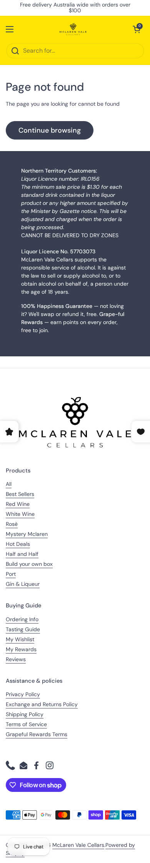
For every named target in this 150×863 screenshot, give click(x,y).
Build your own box (29, 563)
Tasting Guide (23, 629)
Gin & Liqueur (23, 583)
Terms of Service (26, 724)
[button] (136, 29)
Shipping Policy (24, 714)
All (9, 484)
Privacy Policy (23, 694)
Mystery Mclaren (27, 533)
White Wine (20, 513)
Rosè (12, 523)
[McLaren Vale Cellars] (73, 29)
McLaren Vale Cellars (78, 844)
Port (11, 573)
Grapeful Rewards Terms (36, 734)
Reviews (16, 659)
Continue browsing (49, 130)
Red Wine (18, 504)
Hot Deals (18, 543)
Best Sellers (20, 494)
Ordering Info (22, 619)
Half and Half (22, 553)
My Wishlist (20, 639)
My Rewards (21, 649)
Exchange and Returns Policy (42, 704)
